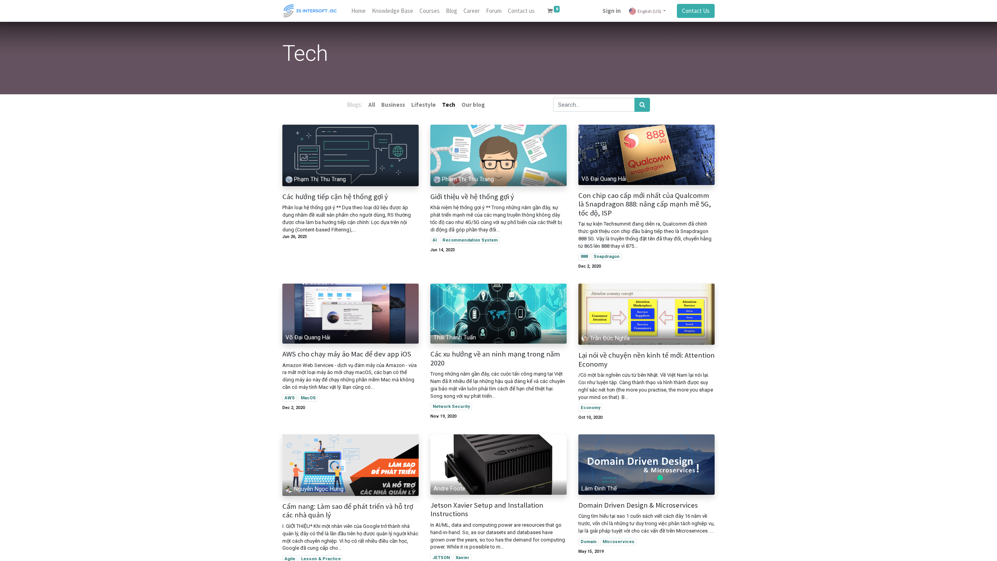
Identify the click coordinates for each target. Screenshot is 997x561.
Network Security (451, 406)
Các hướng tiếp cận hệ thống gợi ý (335, 196)
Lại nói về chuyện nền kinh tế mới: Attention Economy (646, 360)
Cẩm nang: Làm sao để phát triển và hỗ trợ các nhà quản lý (347, 511)
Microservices (618, 541)
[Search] (642, 105)
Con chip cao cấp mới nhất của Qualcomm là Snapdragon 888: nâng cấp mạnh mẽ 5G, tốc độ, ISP (644, 204)
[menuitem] (358, 11)
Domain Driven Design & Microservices (638, 505)
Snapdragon (607, 256)
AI (435, 240)
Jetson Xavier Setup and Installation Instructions (486, 510)
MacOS (308, 397)
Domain (589, 541)
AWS (290, 397)
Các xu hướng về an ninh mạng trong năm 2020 (495, 358)
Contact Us (696, 10)
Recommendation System (470, 240)
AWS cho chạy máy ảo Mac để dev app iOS (346, 354)
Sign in (611, 10)
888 (584, 256)
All (371, 104)
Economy (591, 407)
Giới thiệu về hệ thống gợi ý (472, 196)
